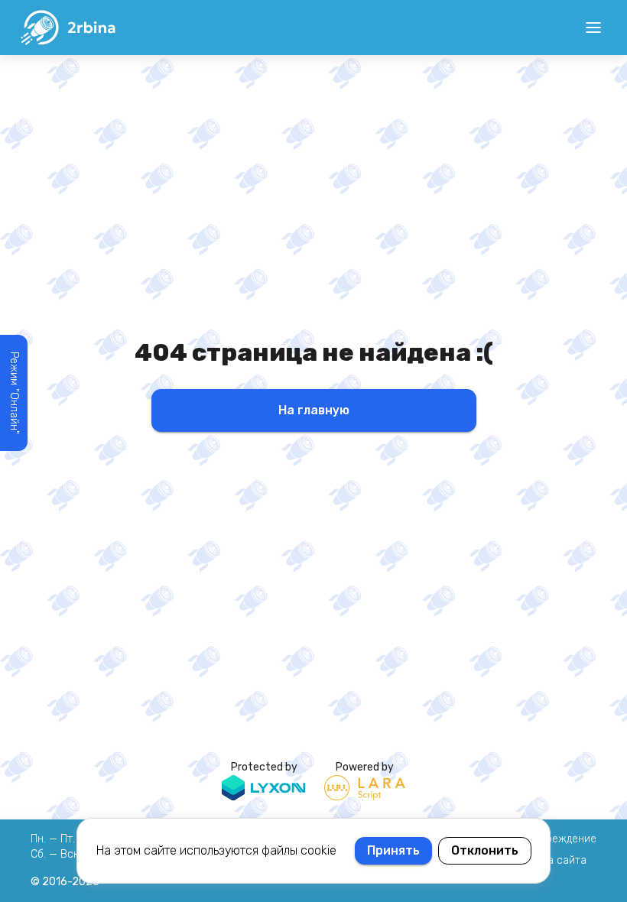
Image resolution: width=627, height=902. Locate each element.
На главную (313, 410)
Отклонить (484, 850)
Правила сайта (548, 860)
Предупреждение (553, 838)
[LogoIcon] (67, 27)
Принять (393, 850)
